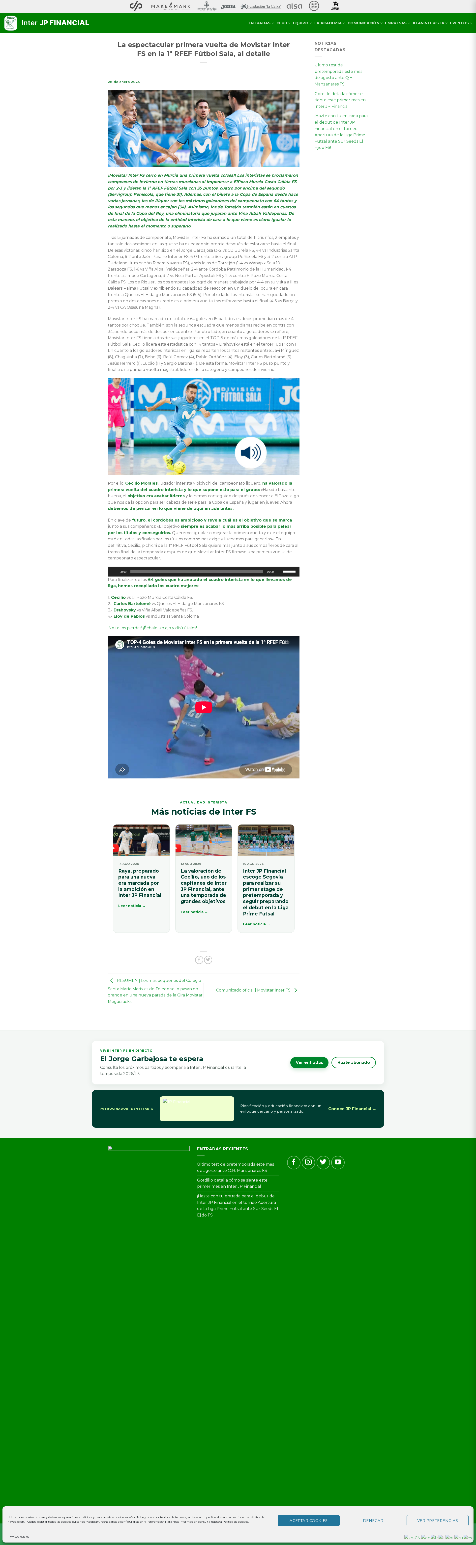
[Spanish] (468, 1537)
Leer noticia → (132, 906)
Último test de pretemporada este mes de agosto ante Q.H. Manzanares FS (338, 74)
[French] (435, 1537)
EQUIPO (301, 23)
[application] (203, 572)
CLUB (281, 23)
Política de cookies (235, 1521)
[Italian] (442, 1537)
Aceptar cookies (309, 1520)
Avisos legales (19, 1536)
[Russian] (459, 1537)
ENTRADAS (259, 23)
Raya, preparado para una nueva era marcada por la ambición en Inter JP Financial (139, 883)
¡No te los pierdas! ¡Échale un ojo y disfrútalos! (152, 628)
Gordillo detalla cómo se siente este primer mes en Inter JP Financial (340, 100)
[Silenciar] (279, 571)
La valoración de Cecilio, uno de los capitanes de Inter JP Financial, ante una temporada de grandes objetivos (204, 886)
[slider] (290, 571)
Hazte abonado (353, 1062)
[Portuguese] (450, 1537)
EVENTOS (459, 23)
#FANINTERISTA (428, 23)
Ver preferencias (437, 1520)
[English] (426, 1537)
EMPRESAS (396, 23)
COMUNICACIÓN (363, 23)
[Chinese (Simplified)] (412, 1537)
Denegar (373, 1520)
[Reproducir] (114, 571)
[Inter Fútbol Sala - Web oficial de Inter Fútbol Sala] (47, 23)
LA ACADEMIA (328, 23)
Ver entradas (309, 1062)
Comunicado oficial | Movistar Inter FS (254, 990)
